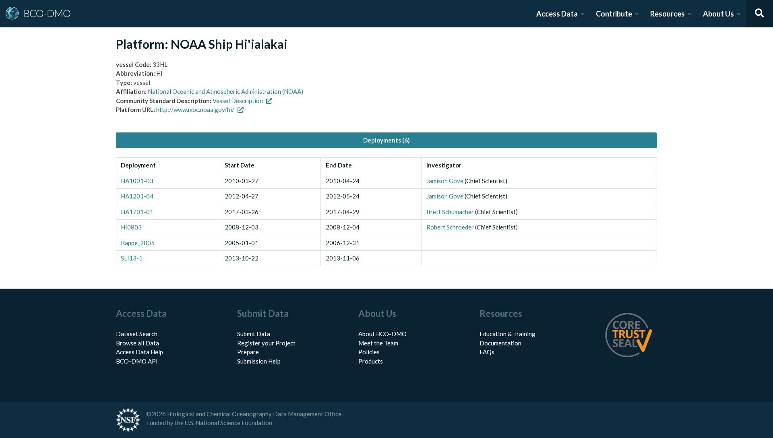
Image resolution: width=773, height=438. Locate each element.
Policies (369, 351)
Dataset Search (136, 333)
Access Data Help (139, 351)
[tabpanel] (386, 212)
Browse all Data (137, 343)
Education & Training (507, 333)
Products (370, 361)
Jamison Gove (444, 180)
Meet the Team (378, 343)
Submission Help (259, 361)
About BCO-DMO (382, 333)
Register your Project (266, 343)
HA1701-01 (137, 211)
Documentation (500, 343)
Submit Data (253, 333)
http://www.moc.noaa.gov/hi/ (195, 109)
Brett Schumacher (450, 211)
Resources (667, 13)
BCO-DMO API (137, 361)
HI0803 (131, 227)
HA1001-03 (137, 180)
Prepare (248, 351)
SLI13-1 (132, 258)
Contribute (614, 13)
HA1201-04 (137, 196)
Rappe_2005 (138, 242)
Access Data (557, 13)
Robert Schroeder (450, 227)
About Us (718, 13)
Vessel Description (238, 100)
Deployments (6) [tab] (386, 140)
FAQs (487, 351)
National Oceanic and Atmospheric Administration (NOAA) (225, 91)
